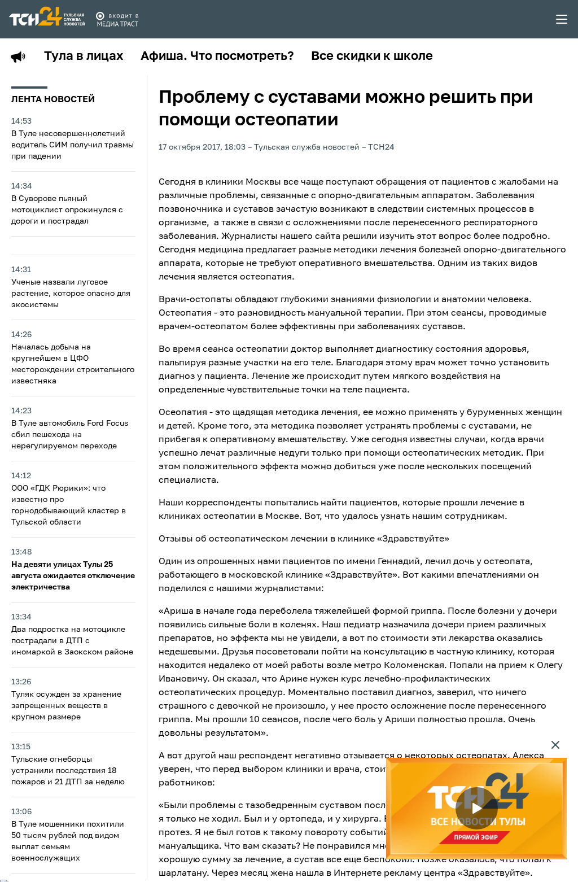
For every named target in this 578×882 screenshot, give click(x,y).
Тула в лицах (84, 56)
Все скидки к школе (372, 56)
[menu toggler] (562, 19)
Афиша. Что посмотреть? (217, 56)
